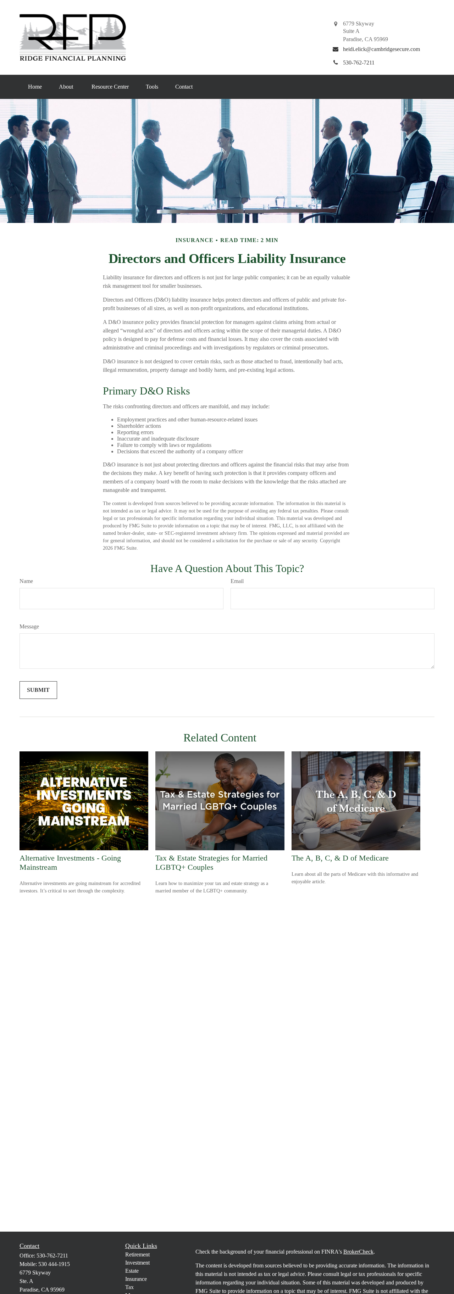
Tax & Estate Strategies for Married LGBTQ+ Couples (211, 862)
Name (26, 581)
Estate (132, 1271)
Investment (137, 1263)
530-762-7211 (52, 1256)
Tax (129, 1287)
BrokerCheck (358, 1252)
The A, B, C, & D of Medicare (340, 857)
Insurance (136, 1279)
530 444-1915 (54, 1264)
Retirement (137, 1254)
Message (29, 626)
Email (237, 581)
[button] (35, 87)
